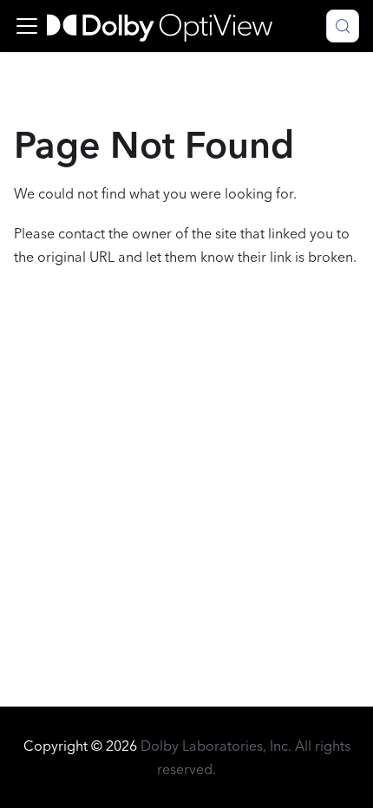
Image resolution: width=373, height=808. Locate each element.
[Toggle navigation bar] (27, 26)
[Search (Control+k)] (342, 26)
